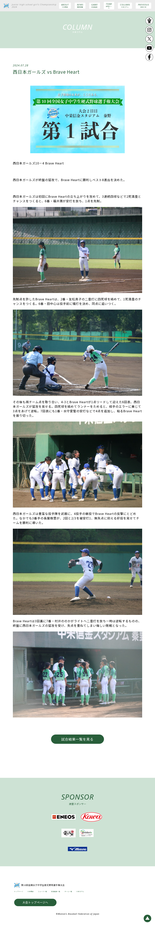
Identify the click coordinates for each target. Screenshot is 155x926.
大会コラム (125, 5)
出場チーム (109, 5)
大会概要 (65, 5)
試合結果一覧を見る (77, 739)
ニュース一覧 (42, 891)
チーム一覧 (68, 891)
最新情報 (80, 5)
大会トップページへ (35, 902)
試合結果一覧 (55, 891)
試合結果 (94, 5)
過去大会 (143, 5)
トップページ (18, 891)
